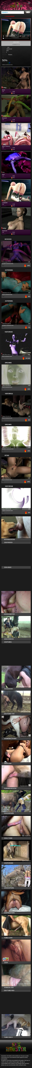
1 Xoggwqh (4, 202)
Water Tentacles (6, 146)
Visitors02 (4, 230)
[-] (10, 63)
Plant (3, 174)
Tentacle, (10, 54)
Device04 (4, 118)
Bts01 (3, 90)
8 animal (20, 6)
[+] (8, 63)
